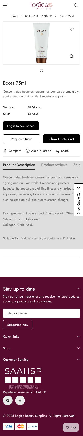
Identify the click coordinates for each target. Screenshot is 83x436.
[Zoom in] (71, 56)
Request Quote (21, 139)
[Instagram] (20, 400)
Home (13, 16)
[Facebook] (8, 400)
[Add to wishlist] (71, 29)
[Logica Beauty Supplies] (41, 5)
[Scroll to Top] (76, 415)
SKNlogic (34, 107)
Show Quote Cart (61, 139)
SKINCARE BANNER (38, 16)
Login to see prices (20, 126)
